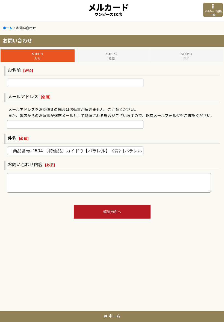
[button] (213, 10)
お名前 (14, 70)
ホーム (114, 315)
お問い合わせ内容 (25, 164)
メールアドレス (23, 96)
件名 (12, 138)
